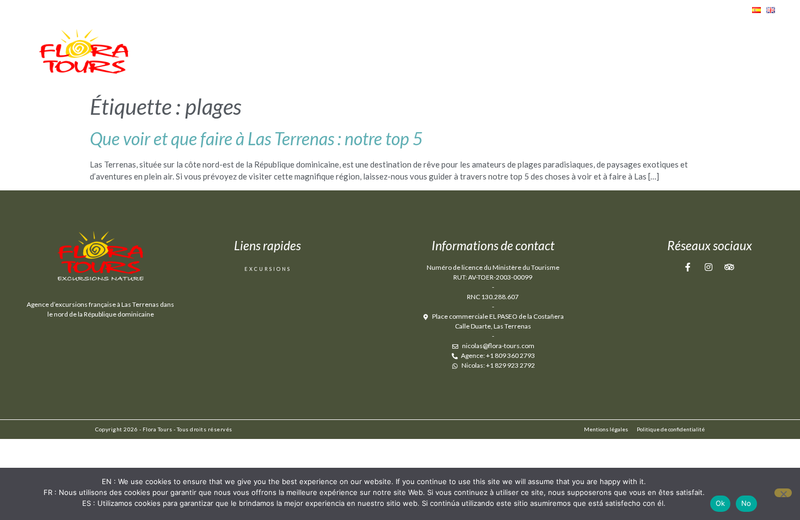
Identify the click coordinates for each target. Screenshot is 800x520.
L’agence (589, 55)
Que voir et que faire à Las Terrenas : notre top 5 (256, 138)
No (746, 503)
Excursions (664, 55)
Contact (741, 55)
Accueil (524, 55)
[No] (783, 492)
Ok (720, 503)
